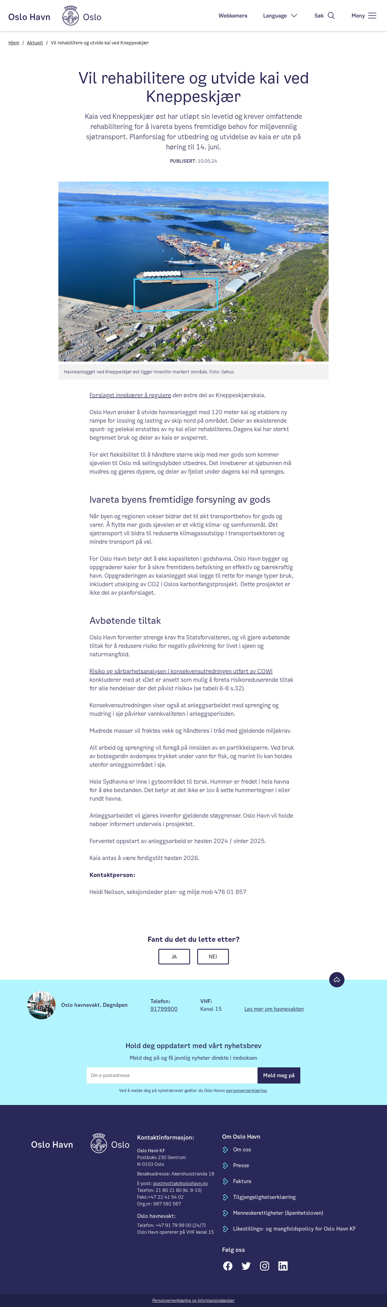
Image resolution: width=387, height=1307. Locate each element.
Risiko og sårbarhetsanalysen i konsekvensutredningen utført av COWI (181, 671)
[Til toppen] (337, 979)
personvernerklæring (246, 1090)
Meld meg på (279, 1075)
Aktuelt (35, 43)
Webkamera (232, 15)
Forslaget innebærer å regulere (130, 395)
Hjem (13, 43)
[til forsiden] (60, 1143)
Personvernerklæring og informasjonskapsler (193, 1300)
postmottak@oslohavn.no (180, 1183)
